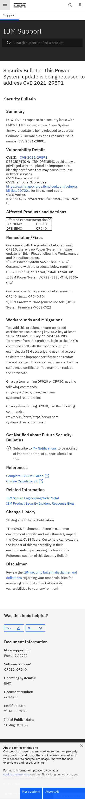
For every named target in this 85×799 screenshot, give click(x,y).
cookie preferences (16, 774)
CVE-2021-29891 (33, 157)
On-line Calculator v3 (22, 481)
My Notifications (45, 448)
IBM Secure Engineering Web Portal (32, 498)
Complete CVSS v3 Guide (24, 476)
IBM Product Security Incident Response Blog (40, 503)
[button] (81, 745)
